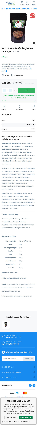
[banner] (11, 3)
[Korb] (27, 3)
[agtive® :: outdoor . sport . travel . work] (2, 8)
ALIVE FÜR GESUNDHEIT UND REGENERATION (18, 8)
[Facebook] (30, 385)
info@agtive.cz (12, 344)
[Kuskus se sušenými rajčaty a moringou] (6, 325)
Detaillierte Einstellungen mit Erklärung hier (18, 421)
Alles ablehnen (11, 417)
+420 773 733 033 (13, 337)
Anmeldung (29, 358)
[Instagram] (34, 385)
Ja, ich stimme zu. (26, 417)
